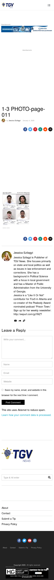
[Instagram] (35, 541)
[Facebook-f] (19, 541)
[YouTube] (15, 320)
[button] (49, 477)
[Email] (50, 129)
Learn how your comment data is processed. (26, 415)
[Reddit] (45, 129)
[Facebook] (25, 129)
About (5, 508)
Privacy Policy (9, 524)
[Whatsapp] (40, 129)
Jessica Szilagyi (15, 120)
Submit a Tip (9, 518)
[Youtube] (30, 541)
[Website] (24, 320)
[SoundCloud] (20, 320)
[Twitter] (30, 129)
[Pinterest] (35, 129)
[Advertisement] (27, 78)
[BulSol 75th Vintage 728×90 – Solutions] (27, 28)
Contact (6, 513)
